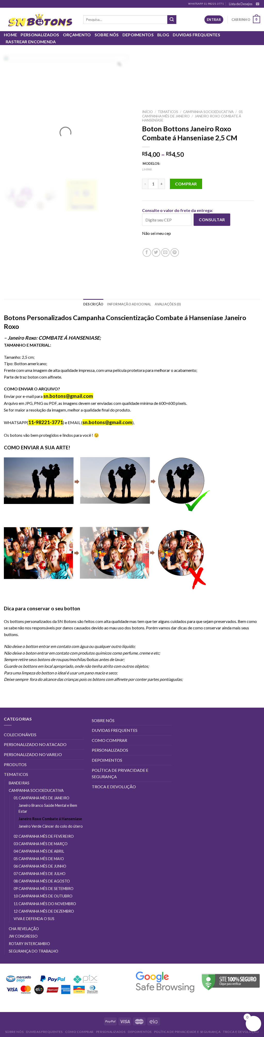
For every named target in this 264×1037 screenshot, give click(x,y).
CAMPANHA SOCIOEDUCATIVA (208, 112)
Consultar (212, 219)
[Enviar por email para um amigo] (165, 252)
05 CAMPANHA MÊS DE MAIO (39, 858)
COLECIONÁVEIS (20, 734)
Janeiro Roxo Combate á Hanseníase (50, 819)
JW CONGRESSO (23, 936)
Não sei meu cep (156, 233)
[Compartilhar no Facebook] (147, 252)
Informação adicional (129, 304)
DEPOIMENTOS (138, 34)
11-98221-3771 (45, 422)
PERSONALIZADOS (40, 34)
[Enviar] (171, 19)
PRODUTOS (15, 764)
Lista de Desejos (240, 4)
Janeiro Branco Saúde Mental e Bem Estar (48, 808)
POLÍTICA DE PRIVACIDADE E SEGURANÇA (120, 773)
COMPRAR (186, 183)
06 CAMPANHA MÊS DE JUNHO (40, 866)
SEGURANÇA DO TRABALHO (33, 951)
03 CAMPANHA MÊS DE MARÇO (41, 844)
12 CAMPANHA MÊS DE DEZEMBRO (44, 911)
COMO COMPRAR (109, 740)
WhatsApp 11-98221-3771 (206, 3)
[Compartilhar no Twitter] (156, 252)
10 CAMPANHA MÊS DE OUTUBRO (43, 896)
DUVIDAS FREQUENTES (196, 34)
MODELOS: (151, 164)
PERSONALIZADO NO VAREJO (33, 754)
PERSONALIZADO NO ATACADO (35, 744)
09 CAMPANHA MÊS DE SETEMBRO (43, 888)
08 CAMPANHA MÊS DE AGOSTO (42, 881)
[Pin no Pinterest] (174, 252)
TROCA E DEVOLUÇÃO (114, 786)
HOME (10, 34)
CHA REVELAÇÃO (24, 929)
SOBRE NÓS (107, 34)
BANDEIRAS (19, 783)
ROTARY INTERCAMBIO (29, 943)
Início (147, 112)
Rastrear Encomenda (31, 41)
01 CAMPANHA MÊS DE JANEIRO (41, 798)
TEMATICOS (168, 112)
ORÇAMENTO (77, 34)
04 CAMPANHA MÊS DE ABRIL (39, 851)
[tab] (93, 304)
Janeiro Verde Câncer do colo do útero (51, 826)
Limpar (147, 169)
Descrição (93, 304)
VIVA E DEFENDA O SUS (34, 918)
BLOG (163, 34)
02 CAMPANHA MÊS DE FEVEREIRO (44, 836)
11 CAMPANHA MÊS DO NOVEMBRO (45, 904)
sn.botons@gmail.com (107, 422)
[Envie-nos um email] (257, 4)
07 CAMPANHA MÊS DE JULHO (39, 873)
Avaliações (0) (168, 304)
